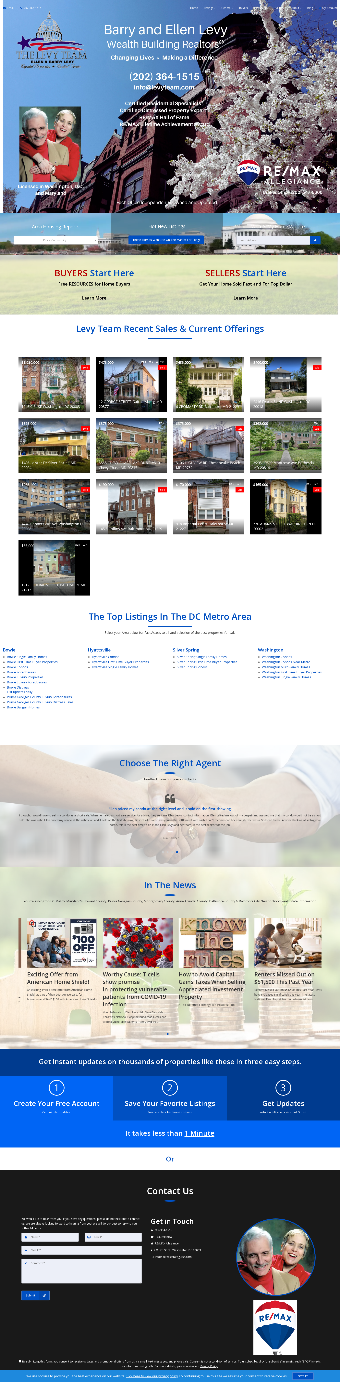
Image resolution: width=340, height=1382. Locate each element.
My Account (329, 8)
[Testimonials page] (170, 814)
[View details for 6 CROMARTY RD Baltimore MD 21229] (208, 384)
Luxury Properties (25, 677)
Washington (270, 650)
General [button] (226, 8)
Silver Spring (186, 650)
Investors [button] (262, 8)
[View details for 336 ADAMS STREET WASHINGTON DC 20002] (286, 506)
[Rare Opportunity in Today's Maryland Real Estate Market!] (284, 964)
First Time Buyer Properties (32, 662)
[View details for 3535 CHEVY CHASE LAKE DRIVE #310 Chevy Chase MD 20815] (131, 445)
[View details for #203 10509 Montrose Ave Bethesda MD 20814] (286, 445)
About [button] (295, 8)
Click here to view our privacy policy (152, 1376)
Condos (17, 667)
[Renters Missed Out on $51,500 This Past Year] (208, 961)
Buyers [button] (243, 8)
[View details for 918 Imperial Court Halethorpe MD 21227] (208, 506)
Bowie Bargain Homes (23, 707)
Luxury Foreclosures (27, 682)
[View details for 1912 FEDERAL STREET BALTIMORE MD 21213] (54, 568)
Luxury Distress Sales (40, 702)
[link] (315, 240)
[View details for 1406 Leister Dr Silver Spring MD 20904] (54, 445)
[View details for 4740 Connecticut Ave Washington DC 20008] (54, 506)
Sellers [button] (279, 8)
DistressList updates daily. (20, 689)
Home (194, 8)
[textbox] (55, 240)
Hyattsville (99, 650)
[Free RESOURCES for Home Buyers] (94, 285)
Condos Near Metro (286, 662)
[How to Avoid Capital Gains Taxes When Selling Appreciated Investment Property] (132, 963)
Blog (310, 8)
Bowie (9, 650)
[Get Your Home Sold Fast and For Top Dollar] (246, 285)
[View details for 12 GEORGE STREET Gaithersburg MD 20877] (131, 384)
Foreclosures (21, 672)
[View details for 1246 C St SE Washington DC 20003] (54, 384)
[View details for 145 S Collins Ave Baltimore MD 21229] (131, 506)
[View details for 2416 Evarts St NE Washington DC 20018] (286, 384)
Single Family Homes (27, 657)
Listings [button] (208, 8)
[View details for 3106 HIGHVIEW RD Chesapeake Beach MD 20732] (208, 445)
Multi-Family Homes (286, 667)
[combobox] (56, 240)
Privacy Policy (209, 1366)
